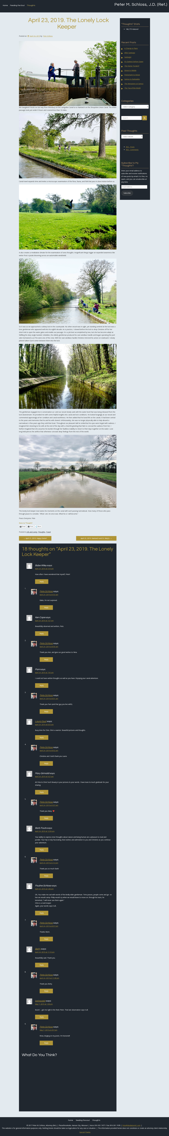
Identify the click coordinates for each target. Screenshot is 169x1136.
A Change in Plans (131, 48)
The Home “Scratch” (131, 66)
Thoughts (31, 5)
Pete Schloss (48, 36)
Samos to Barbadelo (132, 79)
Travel (48, 532)
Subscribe (127, 193)
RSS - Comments (132, 150)
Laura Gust (40, 721)
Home (5, 5)
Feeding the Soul (17, 5)
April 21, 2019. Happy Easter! (35, 538)
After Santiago (129, 53)
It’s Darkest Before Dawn (133, 61)
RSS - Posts (130, 147)
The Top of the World (132, 88)
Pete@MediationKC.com (131, 1125)
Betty (38, 949)
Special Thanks (84, 1132)
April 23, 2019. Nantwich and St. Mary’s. (96, 538)
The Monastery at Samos (133, 84)
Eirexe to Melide (130, 70)
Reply (42, 581)
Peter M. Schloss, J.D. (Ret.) (140, 4)
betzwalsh (40, 1001)
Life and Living (31, 532)
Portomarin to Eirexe (132, 75)
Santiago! (127, 57)
